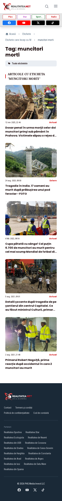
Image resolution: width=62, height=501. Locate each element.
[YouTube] (23, 22)
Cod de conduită (41, 413)
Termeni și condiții (23, 407)
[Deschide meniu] (55, 6)
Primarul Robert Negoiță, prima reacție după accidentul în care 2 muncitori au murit (28, 364)
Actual (53, 122)
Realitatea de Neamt (37, 437)
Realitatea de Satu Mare (35, 464)
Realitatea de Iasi (12, 464)
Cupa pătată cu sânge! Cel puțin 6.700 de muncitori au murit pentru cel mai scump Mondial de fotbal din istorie (31, 250)
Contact (7, 407)
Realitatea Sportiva (13, 432)
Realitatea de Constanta (39, 453)
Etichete (26, 34)
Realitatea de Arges (34, 458)
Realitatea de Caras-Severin (40, 448)
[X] (38, 22)
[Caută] (46, 6)
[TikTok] (52, 22)
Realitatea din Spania (14, 469)
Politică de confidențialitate (16, 413)
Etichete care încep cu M (18, 39)
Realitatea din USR (12, 443)
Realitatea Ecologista (14, 437)
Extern (53, 180)
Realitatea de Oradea (13, 448)
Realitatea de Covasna (35, 443)
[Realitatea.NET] (17, 6)
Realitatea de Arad (12, 458)
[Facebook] (9, 22)
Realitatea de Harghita (14, 453)
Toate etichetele (19, 63)
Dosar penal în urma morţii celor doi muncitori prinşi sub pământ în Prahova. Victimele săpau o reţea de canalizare (30, 133)
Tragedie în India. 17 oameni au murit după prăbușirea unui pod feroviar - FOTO (27, 190)
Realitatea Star (32, 432)
